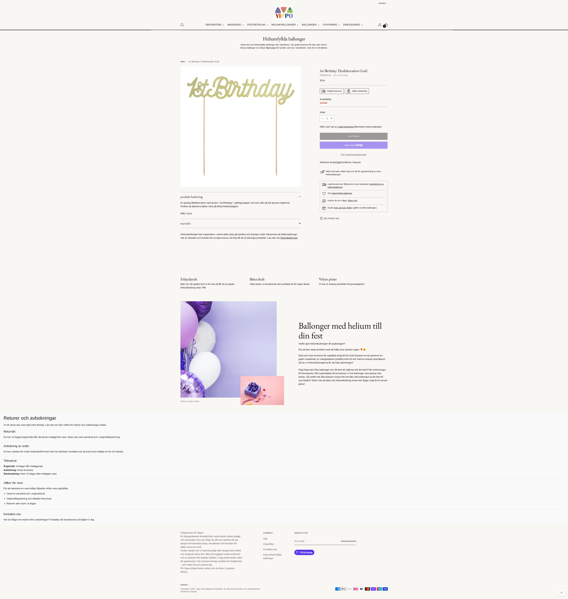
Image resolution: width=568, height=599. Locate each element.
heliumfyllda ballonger (342, 193)
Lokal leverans (346, 126)
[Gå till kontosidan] (380, 25)
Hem (182, 61)
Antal (322, 112)
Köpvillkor (268, 544)
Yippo (198, 589)
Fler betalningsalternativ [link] (353, 154)
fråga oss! (352, 200)
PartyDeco (325, 75)
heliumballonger (289, 238)
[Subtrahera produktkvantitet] (322, 118)
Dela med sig (331, 218)
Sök (265, 538)
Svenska (382, 3)
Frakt (338, 162)
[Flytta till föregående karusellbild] (378, 261)
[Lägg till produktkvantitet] (331, 118)
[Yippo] (284, 12)
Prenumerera (348, 541)
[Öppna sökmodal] (182, 25)
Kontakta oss (270, 549)
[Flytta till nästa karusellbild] (385, 260)
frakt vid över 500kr (343, 208)
